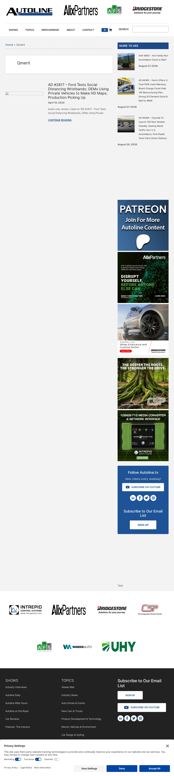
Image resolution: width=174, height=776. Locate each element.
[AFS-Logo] (114, 10)
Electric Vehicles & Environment (79, 726)
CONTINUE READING (60, 120)
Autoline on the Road (16, 711)
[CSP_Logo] (150, 610)
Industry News (70, 695)
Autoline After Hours (16, 703)
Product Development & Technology (81, 718)
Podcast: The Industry (17, 726)
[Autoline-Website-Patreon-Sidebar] (143, 249)
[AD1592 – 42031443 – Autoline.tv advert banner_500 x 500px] (143, 302)
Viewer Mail (68, 687)
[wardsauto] (77, 647)
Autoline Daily (12, 695)
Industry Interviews (16, 687)
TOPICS (68, 680)
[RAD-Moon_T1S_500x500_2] (143, 460)
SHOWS (11, 680)
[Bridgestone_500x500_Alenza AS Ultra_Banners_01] (143, 354)
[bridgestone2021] (147, 10)
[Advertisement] (143, 172)
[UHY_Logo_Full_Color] (119, 647)
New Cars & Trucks (72, 711)
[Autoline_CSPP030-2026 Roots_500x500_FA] (143, 408)
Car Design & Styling (73, 734)
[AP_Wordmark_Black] (80, 10)
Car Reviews (12, 718)
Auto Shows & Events (73, 703)
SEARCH (123, 29)
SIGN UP (143, 525)
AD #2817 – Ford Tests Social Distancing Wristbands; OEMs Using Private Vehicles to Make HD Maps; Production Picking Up (78, 91)
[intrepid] (25, 610)
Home (9, 44)
